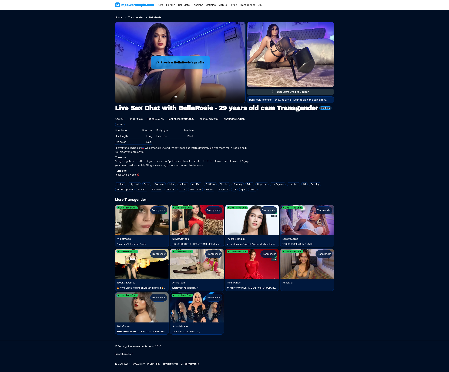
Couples (211, 4)
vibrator (170, 189)
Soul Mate (184, 4)
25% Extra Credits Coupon (295, 92)
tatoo (146, 184)
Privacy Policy (153, 363)
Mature (223, 4)
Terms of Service (170, 363)
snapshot (223, 189)
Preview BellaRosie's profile (185, 63)
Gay (260, 4)
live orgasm (278, 184)
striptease (156, 189)
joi (234, 189)
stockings (159, 184)
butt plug (210, 184)
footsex (209, 189)
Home (118, 17)
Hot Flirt (170, 4)
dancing (237, 184)
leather (120, 184)
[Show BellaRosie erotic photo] (176, 97)
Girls (160, 4)
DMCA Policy (138, 363)
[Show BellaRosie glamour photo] (185, 97)
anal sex (196, 184)
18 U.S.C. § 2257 (122, 363)
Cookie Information (190, 363)
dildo (249, 184)
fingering (262, 184)
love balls (293, 184)
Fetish (233, 4)
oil (304, 184)
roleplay (315, 184)
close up (224, 184)
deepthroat (195, 189)
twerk (253, 189)
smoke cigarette (125, 189)
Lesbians (198, 4)
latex (171, 184)
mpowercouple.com (135, 5)
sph (243, 189)
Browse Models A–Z (124, 354)
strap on (142, 189)
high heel (134, 184)
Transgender (247, 4)
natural (183, 184)
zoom (182, 189)
